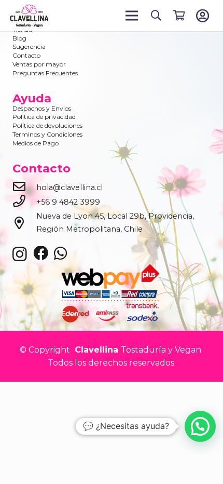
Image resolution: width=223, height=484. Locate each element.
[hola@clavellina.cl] (24, 187)
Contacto (26, 55)
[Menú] (132, 16)
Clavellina (95, 350)
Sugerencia (29, 46)
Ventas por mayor (39, 64)
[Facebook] (40, 253)
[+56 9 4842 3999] (24, 202)
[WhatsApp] (60, 253)
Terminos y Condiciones (47, 134)
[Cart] (179, 15)
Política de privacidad (44, 116)
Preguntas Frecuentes (45, 73)
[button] (156, 15)
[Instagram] (19, 254)
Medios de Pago (35, 143)
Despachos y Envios (41, 108)
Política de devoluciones (47, 125)
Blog (19, 38)
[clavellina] (29, 16)
